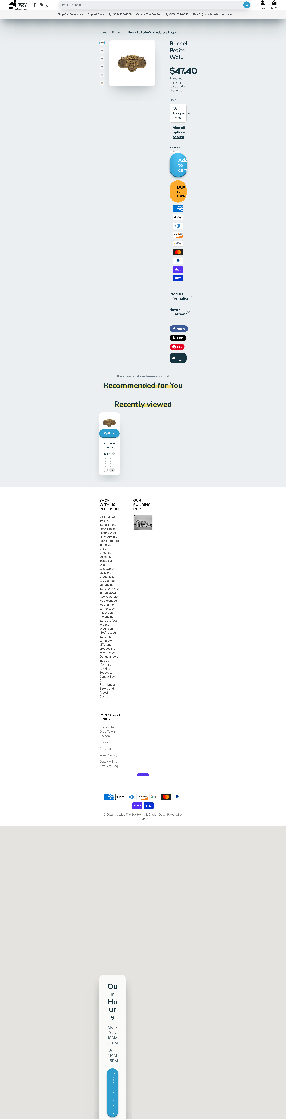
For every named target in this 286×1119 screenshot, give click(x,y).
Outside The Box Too (148, 14)
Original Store (95, 14)
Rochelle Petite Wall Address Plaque (109, 443)
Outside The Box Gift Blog (108, 763)
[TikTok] (47, 5)
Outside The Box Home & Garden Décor (141, 814)
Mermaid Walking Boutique (105, 668)
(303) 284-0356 (178, 14)
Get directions (114, 1093)
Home (103, 32)
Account (263, 4)
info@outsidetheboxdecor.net (214, 14)
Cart (274, 4)
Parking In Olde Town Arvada (107, 731)
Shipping (105, 742)
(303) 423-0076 (122, 14)
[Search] (246, 4)
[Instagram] (41, 5)
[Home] (18, 5)
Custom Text (175, 147)
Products (118, 32)
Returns (105, 749)
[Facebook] (34, 5)
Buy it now (181, 191)
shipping (175, 82)
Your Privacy (108, 755)
